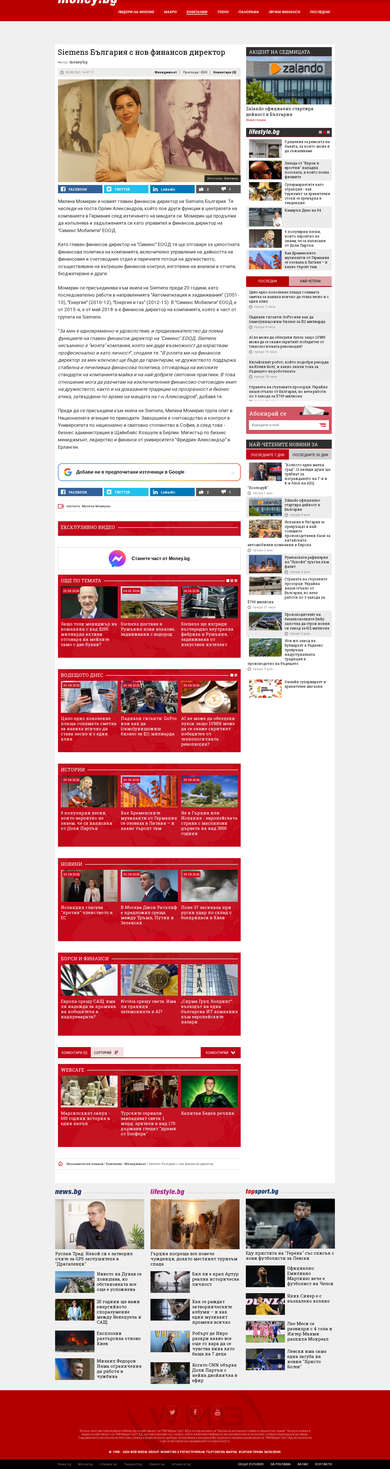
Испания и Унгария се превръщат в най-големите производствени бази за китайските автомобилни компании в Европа (289, 533)
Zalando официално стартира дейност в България (279, 111)
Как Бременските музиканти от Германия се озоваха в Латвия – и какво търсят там (149, 820)
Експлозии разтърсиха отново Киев (119, 1338)
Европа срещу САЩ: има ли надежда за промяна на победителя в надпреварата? (88, 1009)
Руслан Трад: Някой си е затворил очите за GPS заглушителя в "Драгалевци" (94, 1259)
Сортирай (102, 1053)
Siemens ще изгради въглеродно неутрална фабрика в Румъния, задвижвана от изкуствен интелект (207, 634)
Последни (267, 281)
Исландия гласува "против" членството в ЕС (86, 912)
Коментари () (224, 72)
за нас (302, 1464)
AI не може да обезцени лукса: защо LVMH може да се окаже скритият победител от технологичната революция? (208, 731)
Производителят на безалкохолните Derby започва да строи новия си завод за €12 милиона (307, 621)
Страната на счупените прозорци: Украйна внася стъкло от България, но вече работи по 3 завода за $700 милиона (288, 391)
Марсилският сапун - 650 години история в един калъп (85, 1118)
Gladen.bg (157, 1464)
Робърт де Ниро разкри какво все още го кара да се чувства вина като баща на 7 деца (213, 1343)
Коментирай (217, 1053)
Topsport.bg (133, 1464)
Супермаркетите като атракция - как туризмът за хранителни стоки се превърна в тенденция (307, 193)
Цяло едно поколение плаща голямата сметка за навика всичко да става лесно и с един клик (88, 728)
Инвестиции (256, 120)
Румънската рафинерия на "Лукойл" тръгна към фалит (307, 562)
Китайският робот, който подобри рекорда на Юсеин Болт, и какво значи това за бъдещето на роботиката (289, 366)
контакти (323, 1464)
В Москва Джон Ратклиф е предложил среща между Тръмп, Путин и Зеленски (149, 915)
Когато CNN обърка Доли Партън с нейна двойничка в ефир (214, 1372)
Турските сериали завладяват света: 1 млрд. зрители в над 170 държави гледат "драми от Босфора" (148, 1123)
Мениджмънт (166, 72)
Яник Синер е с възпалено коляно (308, 1298)
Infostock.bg (181, 1464)
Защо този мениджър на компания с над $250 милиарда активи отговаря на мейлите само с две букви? (89, 634)
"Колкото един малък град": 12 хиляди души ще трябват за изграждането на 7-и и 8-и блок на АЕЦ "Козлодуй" (289, 476)
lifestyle (264, 133)
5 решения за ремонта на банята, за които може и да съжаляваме (307, 146)
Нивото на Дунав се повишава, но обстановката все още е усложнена (119, 1281)
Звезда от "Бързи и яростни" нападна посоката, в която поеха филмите (307, 170)
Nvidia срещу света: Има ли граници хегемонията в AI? (148, 1006)
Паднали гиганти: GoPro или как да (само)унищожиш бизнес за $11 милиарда (149, 726)
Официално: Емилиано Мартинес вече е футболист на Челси (310, 1275)
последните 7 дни (267, 455)
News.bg (64, 1464)
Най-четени (310, 281)
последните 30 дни (310, 455)
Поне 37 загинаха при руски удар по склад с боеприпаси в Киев (206, 912)
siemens (73, 506)
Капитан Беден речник (207, 1113)
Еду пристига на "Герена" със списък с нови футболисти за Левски (290, 1255)
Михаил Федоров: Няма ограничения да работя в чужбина (119, 1368)
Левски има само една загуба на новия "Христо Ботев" (307, 1359)
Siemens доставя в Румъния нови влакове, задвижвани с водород (148, 629)
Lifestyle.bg (108, 1464)
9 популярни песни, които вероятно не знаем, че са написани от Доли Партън (86, 820)
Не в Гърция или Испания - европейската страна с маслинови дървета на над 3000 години (209, 823)
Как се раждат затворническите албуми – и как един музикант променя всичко (212, 1312)
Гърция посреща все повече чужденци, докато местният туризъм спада (194, 1259)
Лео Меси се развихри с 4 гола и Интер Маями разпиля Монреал (309, 1331)
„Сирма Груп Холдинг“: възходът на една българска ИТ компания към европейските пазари (209, 1011)
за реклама (280, 1464)
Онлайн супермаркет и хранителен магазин (305, 684)
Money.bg (85, 1464)
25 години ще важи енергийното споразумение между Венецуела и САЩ (119, 1312)
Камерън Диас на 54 (303, 210)
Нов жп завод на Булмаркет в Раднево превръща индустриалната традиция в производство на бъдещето (285, 652)
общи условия (251, 1464)
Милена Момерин (96, 506)
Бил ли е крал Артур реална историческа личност (215, 1279)
